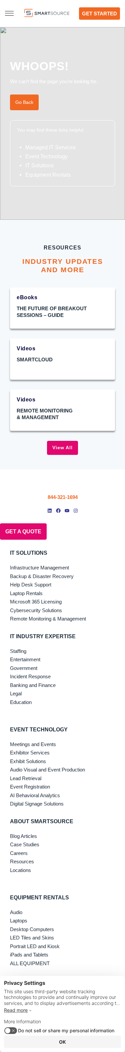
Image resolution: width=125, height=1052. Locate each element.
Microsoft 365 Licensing (36, 601)
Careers (19, 853)
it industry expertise (43, 636)
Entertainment (25, 659)
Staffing (18, 651)
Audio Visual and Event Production (47, 769)
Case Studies (24, 844)
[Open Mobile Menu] (9, 13)
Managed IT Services (50, 147)
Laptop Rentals (26, 593)
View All (62, 447)
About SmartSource (41, 821)
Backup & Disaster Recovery (42, 576)
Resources (22, 861)
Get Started (99, 13)
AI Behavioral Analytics (35, 795)
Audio (16, 912)
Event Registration (30, 787)
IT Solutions (39, 165)
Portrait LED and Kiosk (35, 946)
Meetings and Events (33, 744)
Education (21, 702)
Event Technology (46, 156)
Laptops (18, 920)
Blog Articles (23, 836)
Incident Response (30, 676)
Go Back (24, 102)
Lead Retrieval (25, 778)
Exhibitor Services (30, 752)
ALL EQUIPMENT (30, 963)
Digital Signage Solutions (37, 804)
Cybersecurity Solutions (36, 610)
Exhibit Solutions (28, 761)
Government (23, 668)
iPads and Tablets (29, 954)
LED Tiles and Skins (32, 937)
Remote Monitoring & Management (48, 619)
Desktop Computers (32, 929)
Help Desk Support (30, 584)
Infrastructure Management (39, 567)
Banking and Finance (33, 685)
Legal (16, 693)
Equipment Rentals (48, 175)
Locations (20, 870)
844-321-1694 (63, 497)
